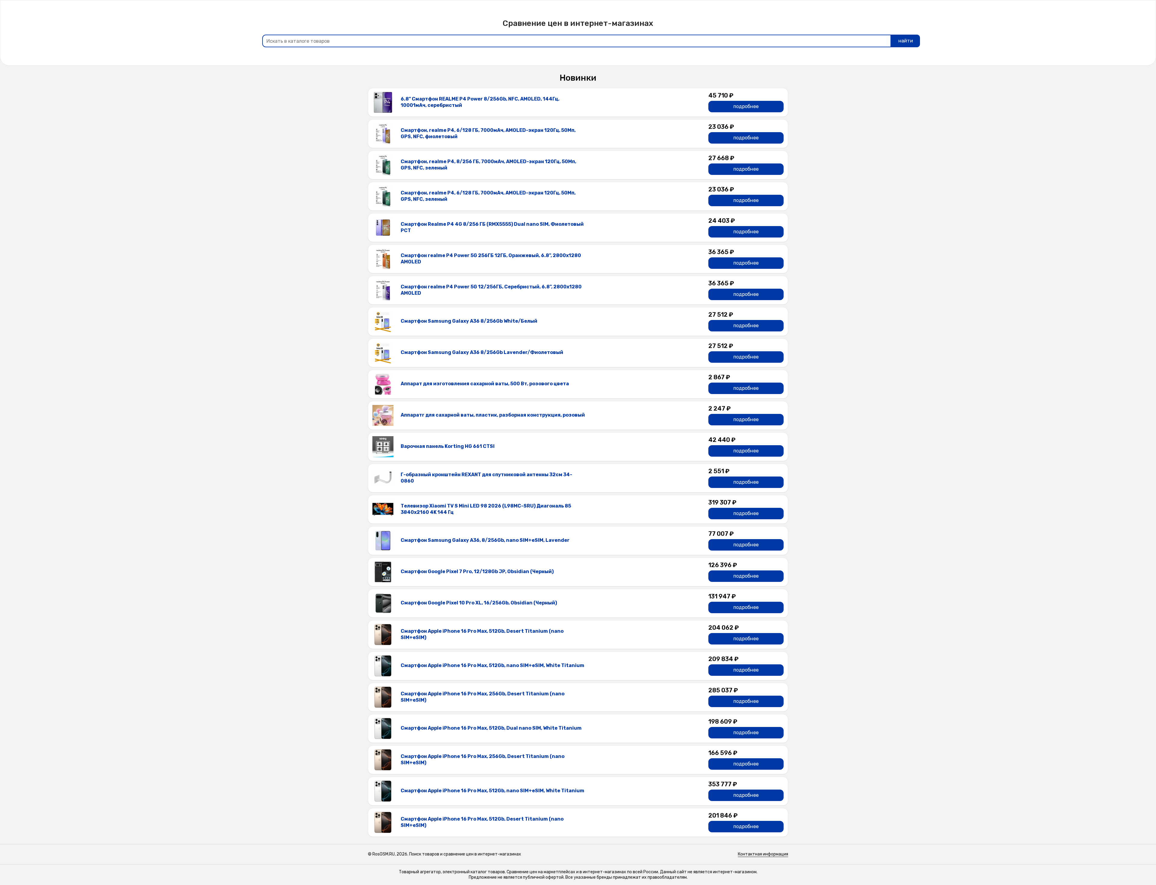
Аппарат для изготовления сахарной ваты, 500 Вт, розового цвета (485, 384)
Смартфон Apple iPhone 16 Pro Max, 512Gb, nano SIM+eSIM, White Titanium (492, 665)
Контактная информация (763, 854)
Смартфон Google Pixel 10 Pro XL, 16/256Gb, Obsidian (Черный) (479, 603)
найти (905, 41)
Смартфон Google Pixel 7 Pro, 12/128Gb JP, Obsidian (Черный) (477, 571)
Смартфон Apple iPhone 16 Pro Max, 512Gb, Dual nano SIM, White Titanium (491, 728)
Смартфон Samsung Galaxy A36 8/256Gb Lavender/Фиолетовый (482, 352)
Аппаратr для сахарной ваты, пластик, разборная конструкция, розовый (493, 415)
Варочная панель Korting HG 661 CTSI (448, 446)
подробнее (746, 106)
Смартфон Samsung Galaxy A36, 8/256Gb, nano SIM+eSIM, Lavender (485, 540)
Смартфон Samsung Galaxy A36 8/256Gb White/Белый (469, 321)
